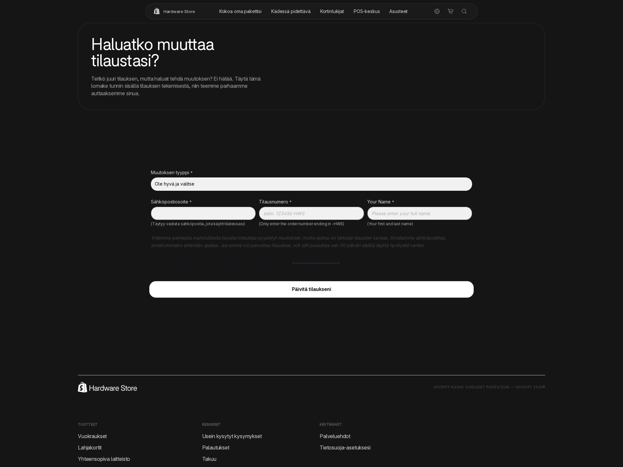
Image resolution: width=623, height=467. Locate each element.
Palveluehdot (335, 436)
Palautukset (215, 447)
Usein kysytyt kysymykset (232, 436)
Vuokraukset (92, 436)
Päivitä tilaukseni (311, 289)
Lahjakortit (90, 447)
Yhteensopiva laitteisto (104, 458)
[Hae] (464, 11)
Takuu (209, 458)
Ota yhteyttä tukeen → (316, 260)
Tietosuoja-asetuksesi (345, 447)
